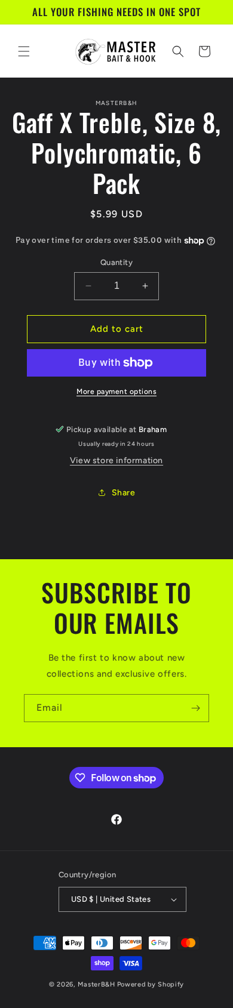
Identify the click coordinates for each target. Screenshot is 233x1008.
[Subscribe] (195, 708)
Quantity (116, 262)
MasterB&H (96, 984)
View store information (116, 460)
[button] (24, 51)
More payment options (116, 391)
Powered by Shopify (151, 984)
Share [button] (124, 493)
